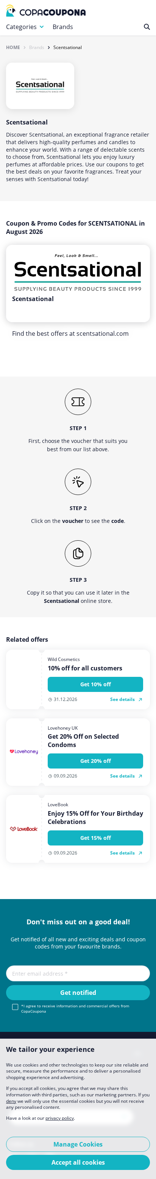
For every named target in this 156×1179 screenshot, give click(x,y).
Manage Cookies (78, 1144)
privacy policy (59, 1118)
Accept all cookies (78, 1162)
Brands (63, 27)
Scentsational (67, 48)
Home (13, 48)
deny (11, 1101)
